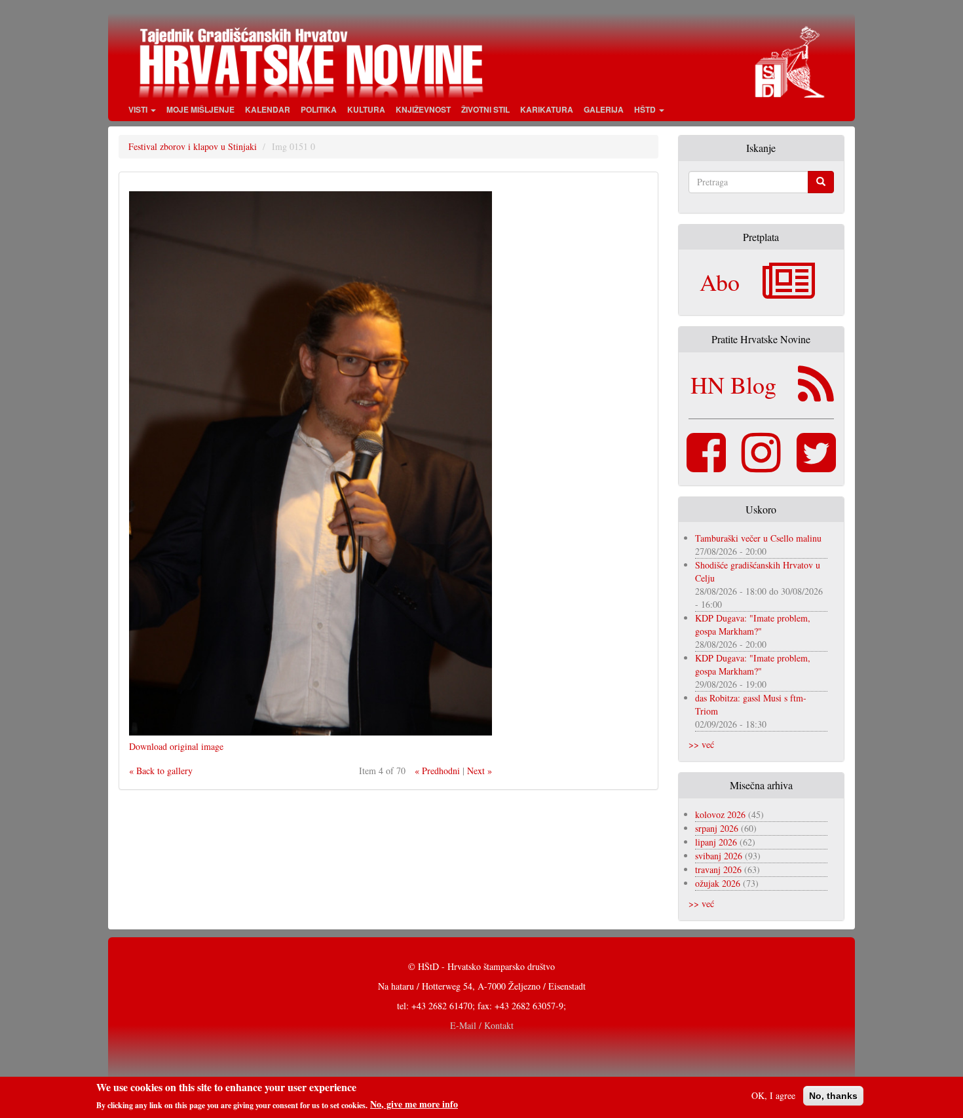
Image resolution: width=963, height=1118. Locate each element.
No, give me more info (414, 1104)
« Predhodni (437, 770)
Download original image (176, 746)
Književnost (423, 109)
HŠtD (646, 109)
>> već (701, 744)
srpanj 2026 (716, 828)
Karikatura (546, 109)
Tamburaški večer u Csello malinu (758, 538)
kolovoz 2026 (720, 814)
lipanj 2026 (716, 842)
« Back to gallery (161, 770)
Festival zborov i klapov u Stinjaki (192, 146)
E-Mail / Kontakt (482, 1025)
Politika (319, 109)
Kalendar (267, 109)
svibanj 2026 (718, 855)
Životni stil (485, 109)
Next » (479, 770)
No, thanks (833, 1095)
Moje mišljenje (200, 109)
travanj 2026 (718, 869)
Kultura (366, 109)
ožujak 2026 (717, 883)
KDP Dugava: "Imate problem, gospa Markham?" (752, 624)
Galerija (604, 109)
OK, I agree (773, 1095)
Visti (138, 109)
